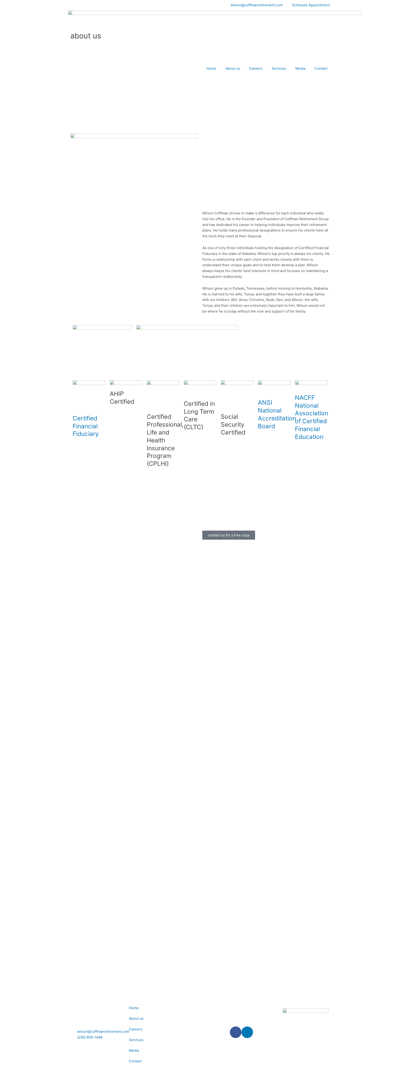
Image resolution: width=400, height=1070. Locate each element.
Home (211, 68)
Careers (255, 68)
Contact (321, 68)
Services (279, 68)
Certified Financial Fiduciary (86, 426)
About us (232, 68)
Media (300, 68)
